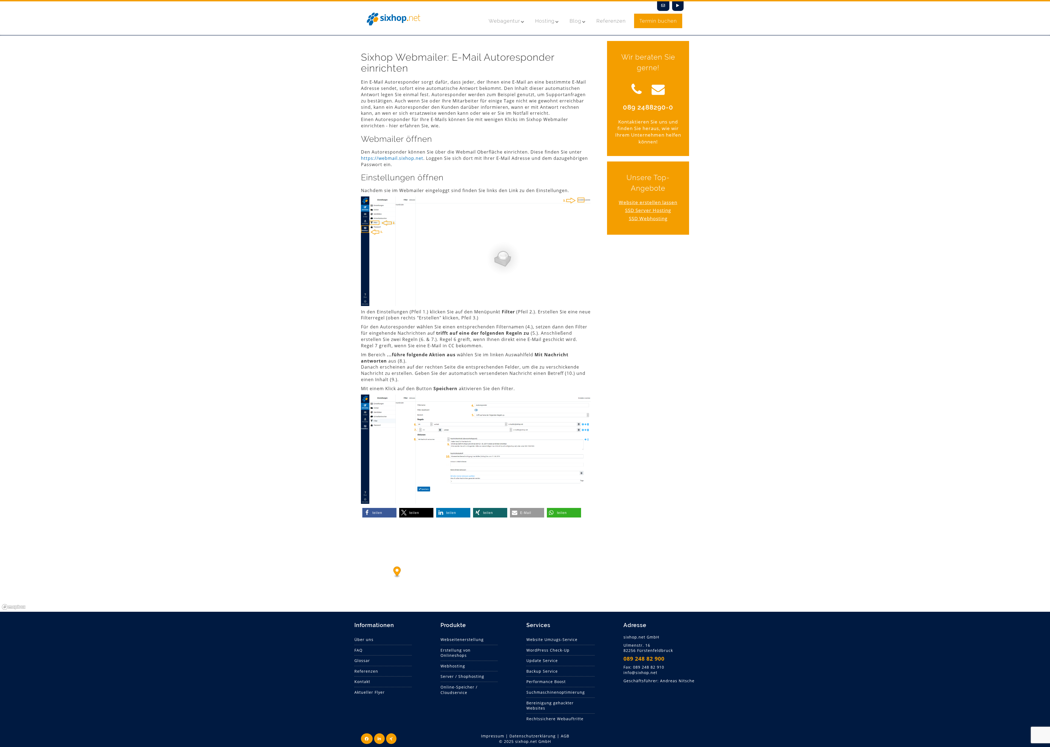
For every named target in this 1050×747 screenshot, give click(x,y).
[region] (525, 571)
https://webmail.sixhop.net (392, 158)
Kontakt (362, 681)
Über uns (364, 639)
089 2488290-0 (648, 107)
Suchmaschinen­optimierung (555, 692)
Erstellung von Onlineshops (456, 653)
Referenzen (366, 671)
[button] (379, 512)
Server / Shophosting (462, 676)
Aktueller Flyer (369, 692)
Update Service (542, 660)
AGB (565, 736)
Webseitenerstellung (462, 639)
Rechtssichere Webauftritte (555, 718)
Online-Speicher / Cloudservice (459, 689)
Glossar (362, 660)
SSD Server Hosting (648, 210)
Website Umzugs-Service (552, 639)
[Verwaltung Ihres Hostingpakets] (678, 6)
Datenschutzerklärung (532, 736)
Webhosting (453, 666)
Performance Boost (546, 681)
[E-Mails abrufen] (663, 6)
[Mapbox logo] (14, 607)
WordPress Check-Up (548, 650)
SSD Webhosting (648, 218)
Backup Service (542, 671)
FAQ (358, 650)
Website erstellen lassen (648, 202)
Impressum (492, 736)
